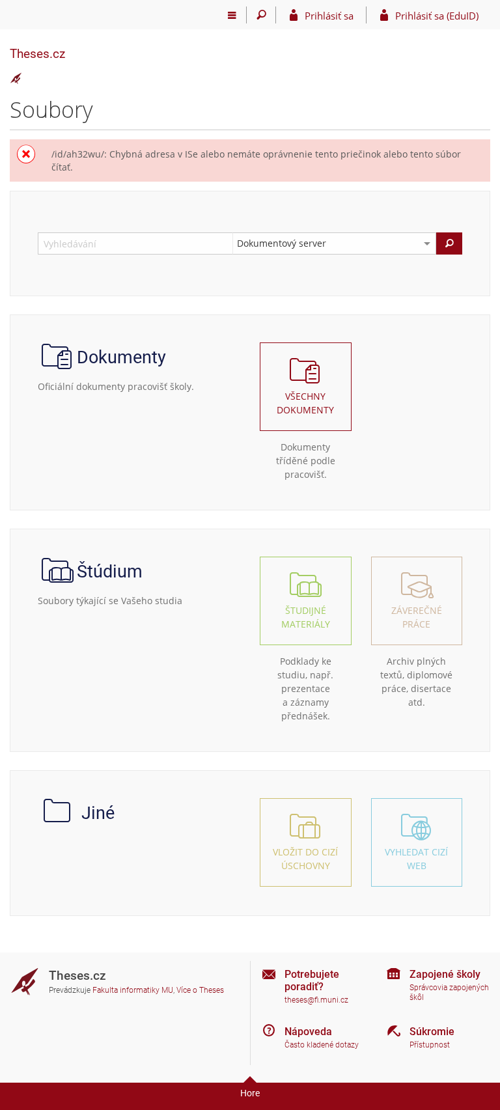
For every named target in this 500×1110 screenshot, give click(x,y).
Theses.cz (37, 53)
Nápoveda (308, 1031)
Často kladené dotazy (322, 1044)
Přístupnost (430, 1044)
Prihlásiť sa (329, 15)
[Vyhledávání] (261, 15)
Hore (250, 1093)
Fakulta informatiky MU (132, 990)
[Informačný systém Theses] (16, 78)
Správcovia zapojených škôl (449, 992)
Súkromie (432, 1031)
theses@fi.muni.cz (316, 1000)
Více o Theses (200, 990)
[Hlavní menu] (232, 15)
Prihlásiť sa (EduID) (437, 15)
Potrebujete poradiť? (312, 980)
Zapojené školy (445, 974)
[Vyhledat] (449, 243)
